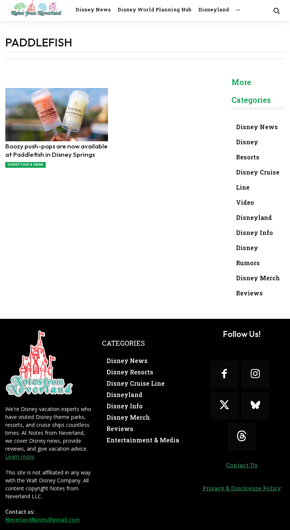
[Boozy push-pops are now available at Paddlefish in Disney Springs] (56, 114)
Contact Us (242, 465)
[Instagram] (255, 374)
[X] (224, 406)
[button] (276, 10)
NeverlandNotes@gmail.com (42, 519)
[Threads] (242, 437)
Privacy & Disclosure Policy (241, 488)
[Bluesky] (255, 406)
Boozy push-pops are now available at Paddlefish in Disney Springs (56, 150)
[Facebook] (224, 374)
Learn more (19, 456)
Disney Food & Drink (25, 165)
